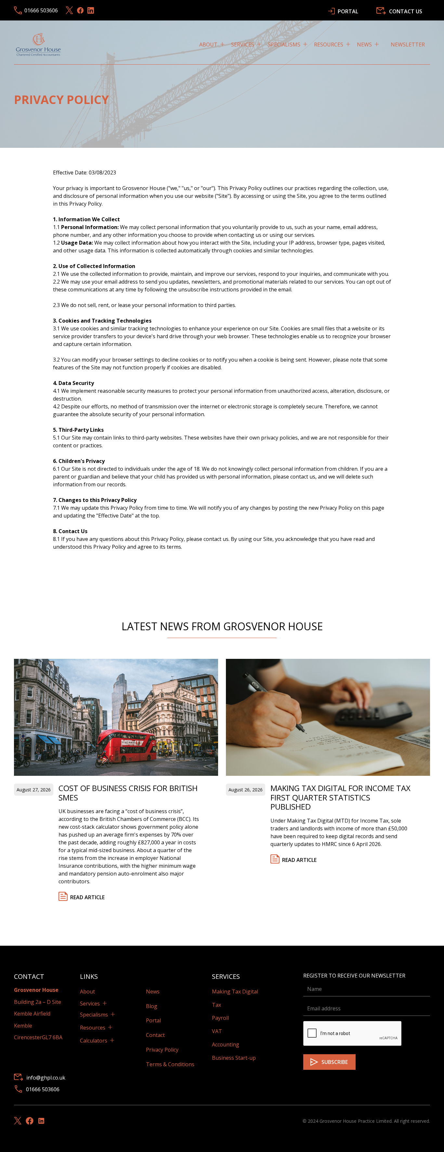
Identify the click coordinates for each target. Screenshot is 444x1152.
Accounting (225, 1044)
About (87, 991)
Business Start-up (234, 1057)
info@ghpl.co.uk (45, 1077)
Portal (153, 1020)
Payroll (220, 1017)
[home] (38, 44)
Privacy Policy (162, 1049)
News (153, 991)
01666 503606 (42, 1089)
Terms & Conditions (170, 1064)
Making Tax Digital (235, 991)
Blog (151, 1006)
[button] (215, 44)
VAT (217, 1031)
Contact (155, 1035)
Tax (216, 1004)
